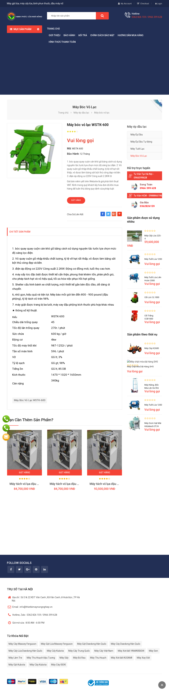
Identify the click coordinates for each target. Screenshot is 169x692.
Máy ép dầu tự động (141, 141)
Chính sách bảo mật (102, 35)
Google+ (114, 215)
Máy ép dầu (137, 134)
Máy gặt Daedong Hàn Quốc (91, 644)
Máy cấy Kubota (55, 650)
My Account (126, 3)
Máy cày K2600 (151, 348)
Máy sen (153, 650)
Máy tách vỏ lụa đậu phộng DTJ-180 (113, 484)
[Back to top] (162, 685)
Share (103, 215)
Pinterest (119, 215)
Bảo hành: (73, 153)
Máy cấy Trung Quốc (79, 650)
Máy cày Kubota (38, 664)
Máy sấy (64, 657)
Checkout (144, 3)
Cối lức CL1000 (151, 297)
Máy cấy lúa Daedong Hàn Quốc (25, 650)
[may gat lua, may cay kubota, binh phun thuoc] (24, 16)
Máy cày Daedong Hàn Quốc (125, 644)
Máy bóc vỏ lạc (139, 156)
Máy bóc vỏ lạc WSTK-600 (29, 400)
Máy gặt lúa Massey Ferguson (57, 644)
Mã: (69, 148)
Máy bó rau (79, 657)
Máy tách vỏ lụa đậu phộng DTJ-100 (33, 484)
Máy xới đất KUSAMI (121, 657)
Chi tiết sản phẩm (19, 231)
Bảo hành (69, 35)
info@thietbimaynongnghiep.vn (32, 607)
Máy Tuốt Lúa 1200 (153, 259)
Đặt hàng (76, 200)
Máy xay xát (143, 657)
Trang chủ (53, 28)
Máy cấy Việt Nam (103, 650)
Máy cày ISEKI (58, 664)
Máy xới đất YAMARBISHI (131, 650)
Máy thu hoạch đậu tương (41, 657)
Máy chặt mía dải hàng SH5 (140, 366)
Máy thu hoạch (98, 657)
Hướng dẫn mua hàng (130, 35)
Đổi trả (82, 35)
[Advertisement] (84, 70)
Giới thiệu (54, 35)
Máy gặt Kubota (17, 664)
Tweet (108, 215)
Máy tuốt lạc (137, 148)
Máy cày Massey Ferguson (22, 644)
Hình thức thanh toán (62, 42)
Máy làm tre (15, 657)
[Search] (102, 15)
